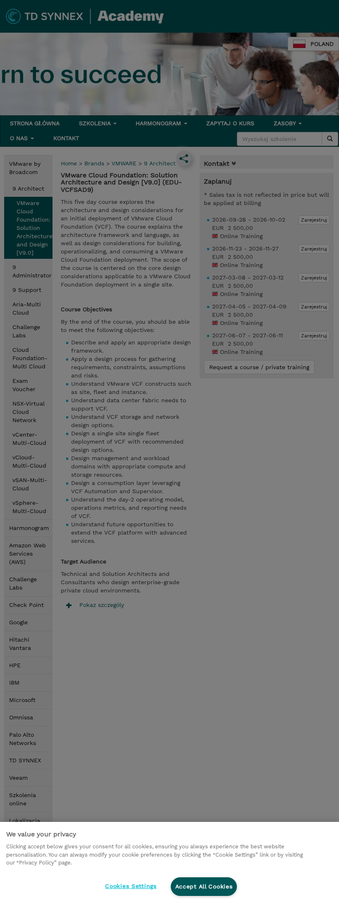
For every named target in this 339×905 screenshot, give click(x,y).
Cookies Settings (131, 886)
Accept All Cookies (204, 886)
